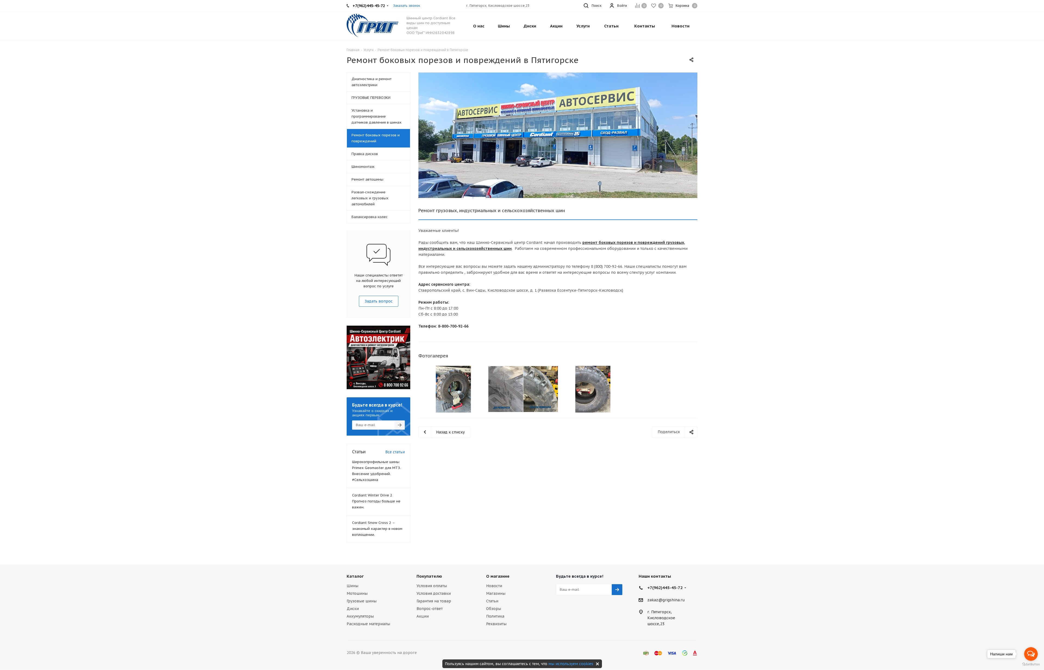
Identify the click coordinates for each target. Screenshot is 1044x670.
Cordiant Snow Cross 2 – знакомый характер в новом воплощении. (377, 528)
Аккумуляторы (360, 616)
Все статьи (395, 451)
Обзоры (493, 608)
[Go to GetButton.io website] (1031, 664)
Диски (353, 608)
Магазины (495, 593)
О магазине (497, 576)
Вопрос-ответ (430, 608)
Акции (423, 616)
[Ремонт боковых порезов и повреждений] (557, 135)
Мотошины (357, 593)
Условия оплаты (432, 585)
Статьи (492, 601)
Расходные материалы (368, 623)
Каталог (355, 576)
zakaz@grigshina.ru (666, 599)
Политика (495, 616)
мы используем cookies (570, 663)
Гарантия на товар (434, 601)
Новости (494, 585)
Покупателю (429, 576)
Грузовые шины (362, 601)
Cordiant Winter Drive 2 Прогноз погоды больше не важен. (376, 501)
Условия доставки (434, 593)
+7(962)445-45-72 (665, 587)
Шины (352, 585)
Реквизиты (496, 623)
